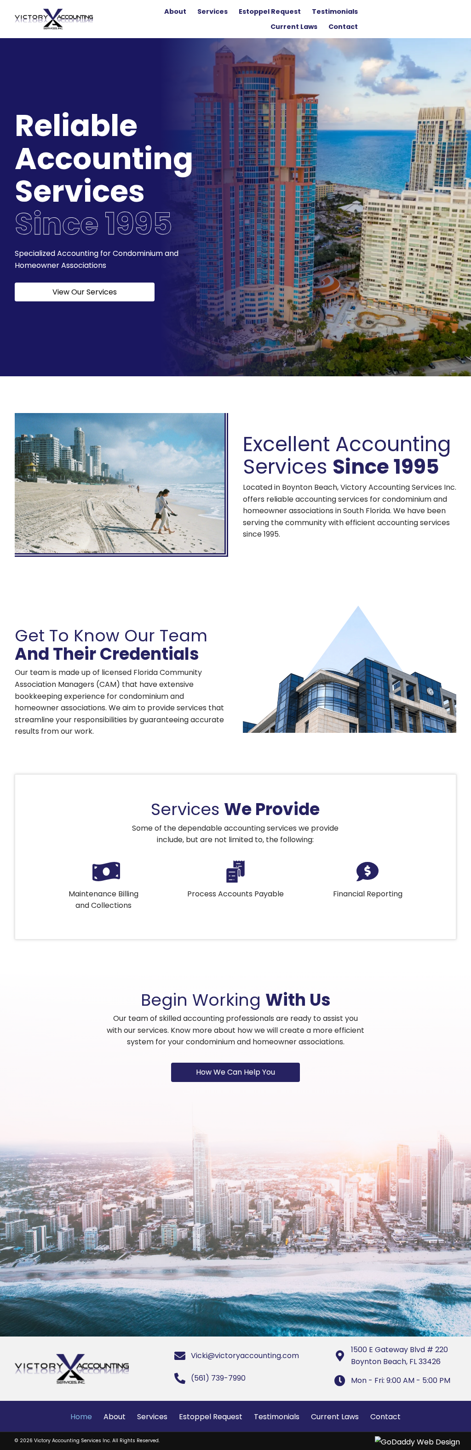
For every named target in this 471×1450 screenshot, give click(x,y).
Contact (385, 1416)
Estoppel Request (210, 1416)
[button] (85, 292)
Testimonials (276, 1416)
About (114, 1416)
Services (152, 1416)
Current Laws (335, 1416)
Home (81, 1416)
